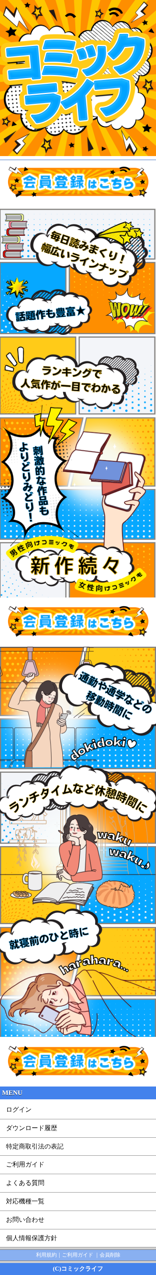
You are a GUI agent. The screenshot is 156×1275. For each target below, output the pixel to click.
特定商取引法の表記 (35, 1146)
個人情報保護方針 (31, 1238)
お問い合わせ (25, 1219)
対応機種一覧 (25, 1201)
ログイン (19, 1109)
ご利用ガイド (25, 1164)
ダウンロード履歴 (31, 1128)
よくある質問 (25, 1182)
